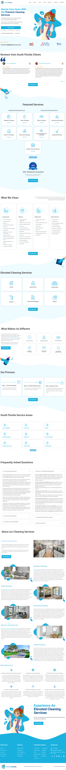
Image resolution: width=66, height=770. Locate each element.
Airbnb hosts (47, 650)
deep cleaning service (6, 589)
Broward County (49, 437)
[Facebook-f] (52, 756)
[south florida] (26, 443)
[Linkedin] (64, 756)
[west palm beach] (5, 434)
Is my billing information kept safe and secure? (44, 517)
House (11, 287)
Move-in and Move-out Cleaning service (10, 628)
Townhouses (54, 287)
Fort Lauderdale (6, 428)
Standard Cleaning (37, 569)
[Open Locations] (41, 2)
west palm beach (7, 437)
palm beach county (7, 446)
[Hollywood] (26, 434)
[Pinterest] (59, 756)
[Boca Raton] (26, 425)
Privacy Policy (62, 766)
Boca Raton (26, 428)
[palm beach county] (5, 443)
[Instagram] (54, 756)
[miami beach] (47, 443)
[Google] (57, 756)
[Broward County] (47, 434)
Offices (55, 301)
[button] (60, 81)
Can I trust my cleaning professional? (10, 471)
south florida (27, 446)
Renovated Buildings (33, 301)
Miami (46, 428)
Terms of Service (57, 766)
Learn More (9, 122)
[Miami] (47, 425)
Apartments (33, 287)
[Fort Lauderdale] (5, 425)
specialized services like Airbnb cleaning (12, 337)
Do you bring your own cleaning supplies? (10, 521)
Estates (11, 302)
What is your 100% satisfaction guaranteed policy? (45, 471)
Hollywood (26, 437)
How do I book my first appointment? (10, 515)
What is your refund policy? (41, 523)
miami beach (48, 446)
